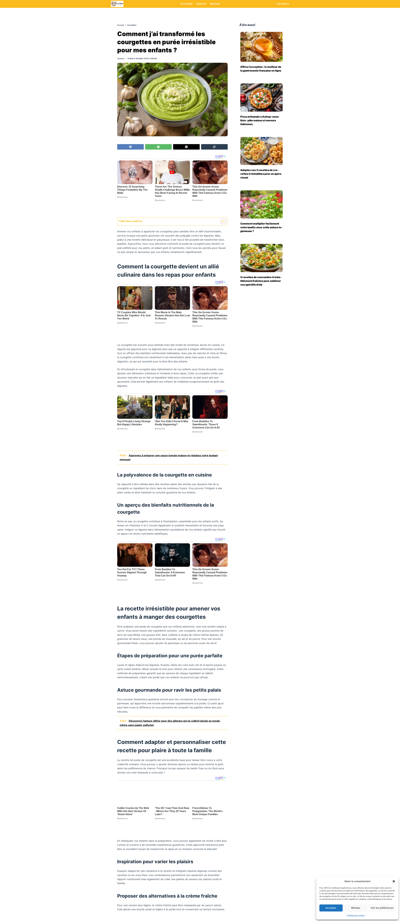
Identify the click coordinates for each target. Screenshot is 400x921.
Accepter (331, 907)
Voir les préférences (382, 907)
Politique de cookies (356, 915)
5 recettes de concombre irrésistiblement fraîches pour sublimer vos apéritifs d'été (261, 281)
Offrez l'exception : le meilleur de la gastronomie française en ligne (260, 68)
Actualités (186, 4)
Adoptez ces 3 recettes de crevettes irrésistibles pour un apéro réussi (260, 173)
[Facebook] (130, 147)
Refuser (355, 907)
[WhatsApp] (158, 147)
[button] (393, 881)
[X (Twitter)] (186, 147)
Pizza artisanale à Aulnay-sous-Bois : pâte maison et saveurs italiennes (260, 120)
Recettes (201, 4)
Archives (215, 4)
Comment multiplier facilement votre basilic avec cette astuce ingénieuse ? (261, 227)
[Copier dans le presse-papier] (214, 147)
